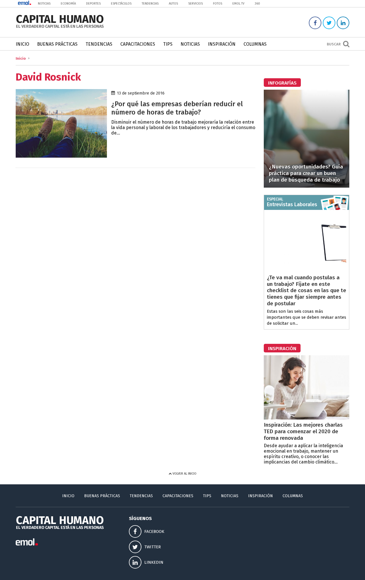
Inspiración (222, 44)
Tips (168, 44)
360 (257, 3)
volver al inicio (184, 473)
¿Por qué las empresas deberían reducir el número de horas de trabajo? (177, 108)
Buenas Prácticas (57, 44)
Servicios (195, 3)
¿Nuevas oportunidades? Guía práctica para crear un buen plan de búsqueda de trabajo (306, 173)
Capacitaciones (137, 44)
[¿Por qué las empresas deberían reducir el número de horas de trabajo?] (61, 156)
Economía (68, 3)
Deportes (93, 3)
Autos (173, 3)
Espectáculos (121, 3)
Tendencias (150, 3)
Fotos (217, 3)
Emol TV (238, 3)
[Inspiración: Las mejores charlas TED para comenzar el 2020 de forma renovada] (306, 418)
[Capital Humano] (60, 27)
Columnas (255, 44)
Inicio (22, 44)
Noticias (44, 3)
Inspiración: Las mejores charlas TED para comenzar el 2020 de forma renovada (303, 431)
